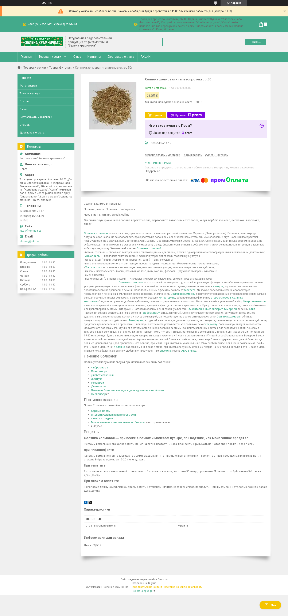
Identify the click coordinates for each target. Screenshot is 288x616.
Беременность (100, 410)
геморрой (230, 309)
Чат (273, 605)
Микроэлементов (254, 301)
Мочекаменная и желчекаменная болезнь (118, 422)
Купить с (181, 115)
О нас (77, 56)
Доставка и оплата (121, 56)
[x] (90, 503)
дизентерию (196, 309)
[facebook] (85, 503)
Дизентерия (98, 386)
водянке (119, 346)
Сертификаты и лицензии (36, 117)
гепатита (189, 290)
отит (252, 309)
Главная (26, 56)
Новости (25, 77)
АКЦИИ (146, 56)
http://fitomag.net (30, 230)
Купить (158, 115)
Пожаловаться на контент (146, 586)
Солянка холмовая (96, 233)
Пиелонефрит (100, 371)
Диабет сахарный (102, 375)
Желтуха (96, 378)
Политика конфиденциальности (183, 586)
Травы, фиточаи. (60, 67)
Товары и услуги (50, 56)
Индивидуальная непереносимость (114, 414)
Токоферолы (93, 267)
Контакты (94, 56)
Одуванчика (188, 350)
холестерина (167, 297)
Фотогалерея (28, 85)
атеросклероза (221, 297)
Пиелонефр (98, 394)
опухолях (165, 350)
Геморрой (97, 382)
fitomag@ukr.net (30, 241)
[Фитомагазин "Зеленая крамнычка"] (42, 41)
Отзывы (25, 124)
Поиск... (256, 41)
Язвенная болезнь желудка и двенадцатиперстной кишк (127, 390)
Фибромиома (99, 367)
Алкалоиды (92, 255)
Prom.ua (163, 579)
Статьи (24, 101)
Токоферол (136, 320)
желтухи (218, 286)
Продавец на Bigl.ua (144, 583)
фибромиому (151, 312)
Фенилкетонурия (102, 418)
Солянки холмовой (149, 248)
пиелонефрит (214, 309)
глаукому (211, 324)
